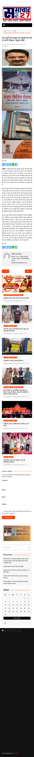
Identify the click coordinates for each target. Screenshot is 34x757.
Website (4, 504)
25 (9, 611)
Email (4, 497)
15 (24, 605)
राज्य (22, 295)
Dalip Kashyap (7, 44)
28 (21, 611)
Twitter (4, 2)
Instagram (7, 2)
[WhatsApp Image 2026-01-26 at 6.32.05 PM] (17, 89)
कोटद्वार (11, 295)
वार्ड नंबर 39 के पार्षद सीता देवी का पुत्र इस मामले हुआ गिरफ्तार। (15, 577)
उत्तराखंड (5, 46)
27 (17, 611)
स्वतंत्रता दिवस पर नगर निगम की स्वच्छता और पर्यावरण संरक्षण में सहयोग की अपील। (15, 582)
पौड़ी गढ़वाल (17, 295)
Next (27, 271)
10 (5, 605)
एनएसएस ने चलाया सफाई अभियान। (14, 360)
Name (4, 489)
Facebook (2, 2)
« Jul (4, 623)
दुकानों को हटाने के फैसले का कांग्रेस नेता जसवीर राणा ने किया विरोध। (16, 571)
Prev (6, 271)
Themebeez (16, 753)
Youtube (9, 2)
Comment (5, 480)
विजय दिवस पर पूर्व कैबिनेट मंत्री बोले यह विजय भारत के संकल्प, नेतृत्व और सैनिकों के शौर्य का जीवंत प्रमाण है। (16, 392)
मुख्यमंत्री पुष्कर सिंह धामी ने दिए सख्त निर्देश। (17, 298)
